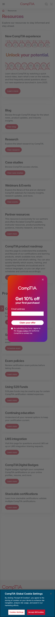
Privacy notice (22, 331)
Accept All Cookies (36, 612)
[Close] (51, 593)
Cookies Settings (16, 612)
